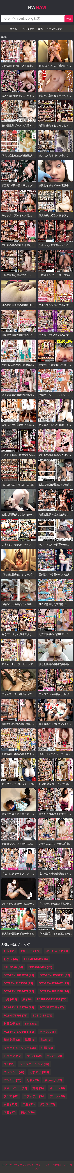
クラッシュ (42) (14, 1072)
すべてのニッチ (54, 28)
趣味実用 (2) (12, 1040)
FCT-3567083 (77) (52, 1007)
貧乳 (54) (39, 1088)
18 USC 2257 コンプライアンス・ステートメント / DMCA (31, 1165)
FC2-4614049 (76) (36, 959)
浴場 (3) (30, 1040)
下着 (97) (10, 1112)
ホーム (13, 28)
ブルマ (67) (11, 1096)
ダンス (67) (47, 1104)
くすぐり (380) (39, 1072)
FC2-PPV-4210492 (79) (53, 983)
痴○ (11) (9, 1064)
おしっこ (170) (30, 951)
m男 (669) (10, 999)
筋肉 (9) (46, 1040)
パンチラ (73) (12, 1080)
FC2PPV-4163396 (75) (18, 983)
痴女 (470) (28, 1112)
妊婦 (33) (47, 1048)
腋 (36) (27, 999)
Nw (37, 7)
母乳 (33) (33, 1080)
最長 (40, 28)
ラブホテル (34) (34, 1096)
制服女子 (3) (12, 1023)
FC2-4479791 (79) (15, 1015)
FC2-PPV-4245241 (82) (55, 975)
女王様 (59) (34, 1056)
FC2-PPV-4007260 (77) (19, 975)
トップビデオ (27, 28)
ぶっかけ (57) (53, 1080)
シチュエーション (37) (34, 1064)
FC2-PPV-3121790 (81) (19, 1007)
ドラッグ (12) (12, 1056)
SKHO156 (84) (13, 967)
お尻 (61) (10, 951)
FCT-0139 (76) (42, 1015)
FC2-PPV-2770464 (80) (19, 1032)
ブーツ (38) (57, 1096)
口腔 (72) (29, 1104)
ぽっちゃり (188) (57, 951)
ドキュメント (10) (15, 1088)
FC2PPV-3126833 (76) (51, 999)
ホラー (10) (57, 1088)
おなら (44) (11, 959)
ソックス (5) (48, 1032)
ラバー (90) (54, 1056)
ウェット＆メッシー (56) (20, 1048)
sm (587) (31, 1023)
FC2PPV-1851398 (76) (54, 991)
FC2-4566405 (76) (40, 967)
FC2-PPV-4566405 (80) (19, 991)
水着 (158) (10, 1104)
